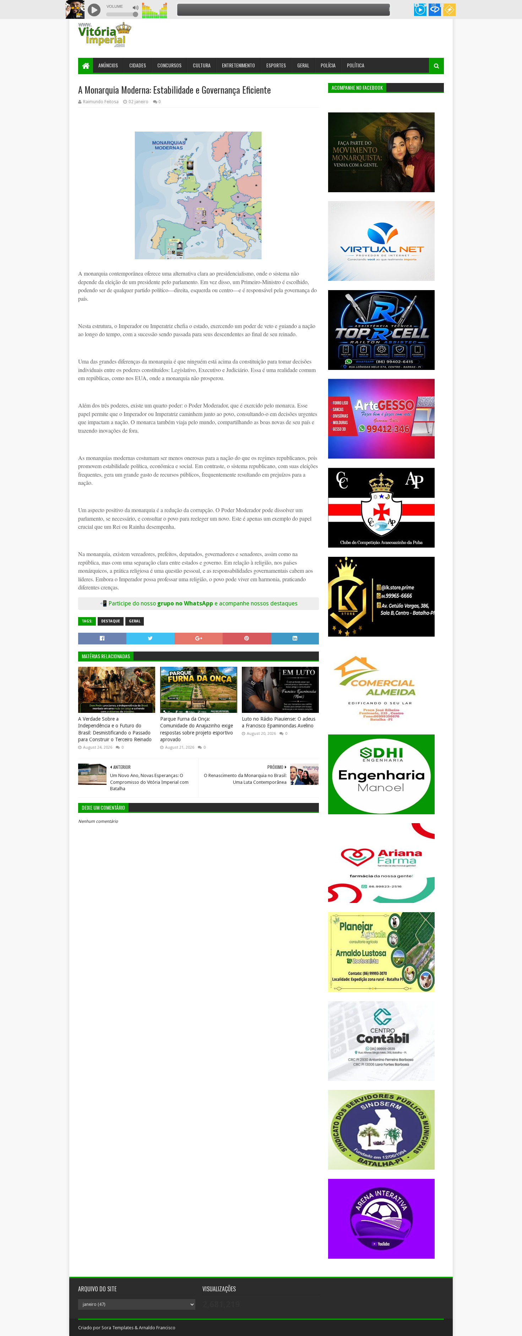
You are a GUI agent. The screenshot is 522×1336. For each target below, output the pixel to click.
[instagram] (433, 5)
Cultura (202, 65)
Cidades (137, 65)
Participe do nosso (132, 603)
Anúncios (108, 65)
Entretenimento (238, 65)
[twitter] (425, 5)
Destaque (110, 621)
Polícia (328, 65)
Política (355, 65)
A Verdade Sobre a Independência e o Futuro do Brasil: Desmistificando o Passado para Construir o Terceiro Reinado (115, 729)
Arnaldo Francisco (157, 1327)
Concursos (169, 65)
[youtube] (416, 5)
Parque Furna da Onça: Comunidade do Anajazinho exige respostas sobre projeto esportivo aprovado (196, 729)
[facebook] (441, 5)
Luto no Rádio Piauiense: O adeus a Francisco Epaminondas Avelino (278, 722)
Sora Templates (118, 1327)
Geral (303, 65)
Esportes (276, 65)
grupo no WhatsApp (227, 603)
